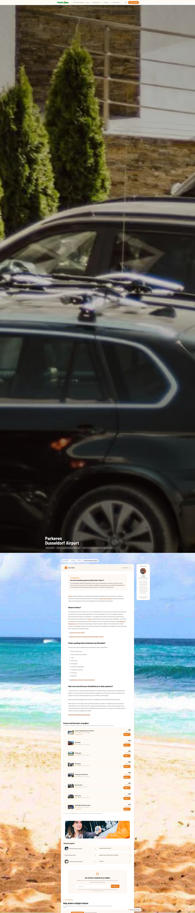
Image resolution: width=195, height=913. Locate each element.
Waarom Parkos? (50, 548)
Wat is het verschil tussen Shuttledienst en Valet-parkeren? (97, 548)
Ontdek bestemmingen (79, 2)
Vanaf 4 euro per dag (105, 598)
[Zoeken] (126, 2)
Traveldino (66, 560)
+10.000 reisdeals (133, 2)
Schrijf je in (115, 886)
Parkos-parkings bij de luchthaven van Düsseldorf (68, 548)
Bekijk (126, 734)
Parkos (79, 560)
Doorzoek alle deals (135, 909)
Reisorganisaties (96, 2)
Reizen (87, 2)
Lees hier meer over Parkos (77, 632)
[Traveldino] (62, 2)
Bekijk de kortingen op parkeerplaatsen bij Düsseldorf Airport (87, 636)
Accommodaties (115, 2)
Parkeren (73, 560)
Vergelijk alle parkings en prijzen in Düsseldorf (82, 680)
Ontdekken (105, 2)
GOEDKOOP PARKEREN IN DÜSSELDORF (79, 714)
